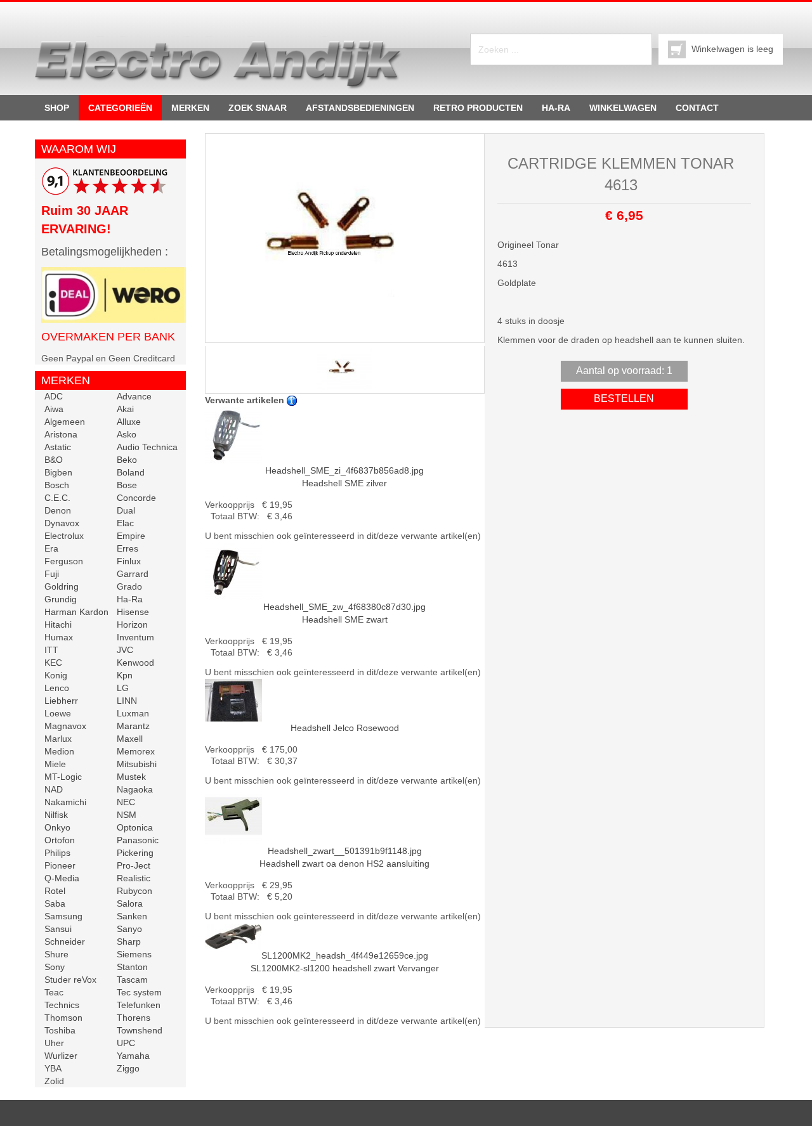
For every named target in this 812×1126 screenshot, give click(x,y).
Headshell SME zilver (344, 476)
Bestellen (624, 398)
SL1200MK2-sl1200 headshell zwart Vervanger (345, 961)
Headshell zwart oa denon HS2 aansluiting (344, 857)
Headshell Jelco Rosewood (345, 728)
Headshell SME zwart (344, 613)
